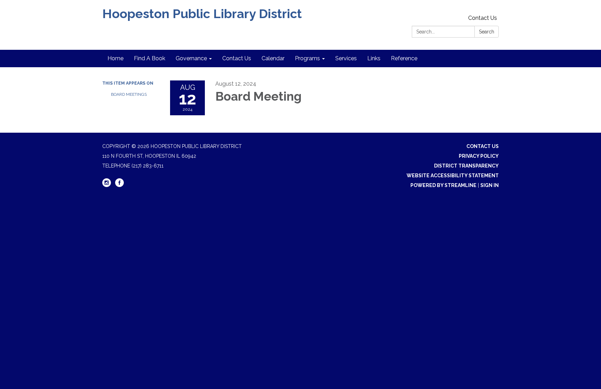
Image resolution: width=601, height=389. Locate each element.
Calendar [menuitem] (273, 58)
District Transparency (466, 166)
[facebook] (119, 185)
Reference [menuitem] (404, 58)
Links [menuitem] (373, 58)
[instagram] (106, 185)
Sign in (489, 185)
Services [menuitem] (346, 58)
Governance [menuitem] (191, 58)
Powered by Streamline (443, 185)
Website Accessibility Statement (453, 175)
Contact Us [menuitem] (236, 58)
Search (486, 31)
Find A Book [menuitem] (149, 58)
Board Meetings (129, 94)
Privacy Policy (479, 156)
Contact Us (482, 18)
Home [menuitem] (115, 58)
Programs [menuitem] (307, 58)
